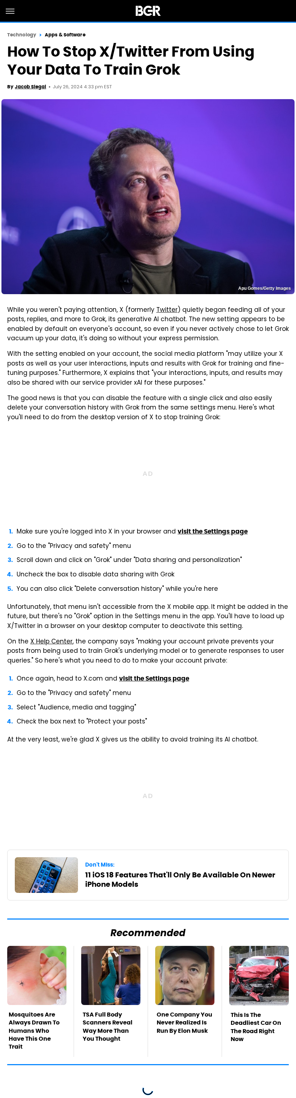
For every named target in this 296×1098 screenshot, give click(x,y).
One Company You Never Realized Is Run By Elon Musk (184, 1023)
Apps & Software (65, 35)
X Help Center (51, 642)
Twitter (167, 310)
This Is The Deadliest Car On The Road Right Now (256, 1027)
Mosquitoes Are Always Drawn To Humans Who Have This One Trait (34, 1031)
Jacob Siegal (30, 87)
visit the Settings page (213, 531)
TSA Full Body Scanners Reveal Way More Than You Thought (107, 1026)
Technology (21, 35)
